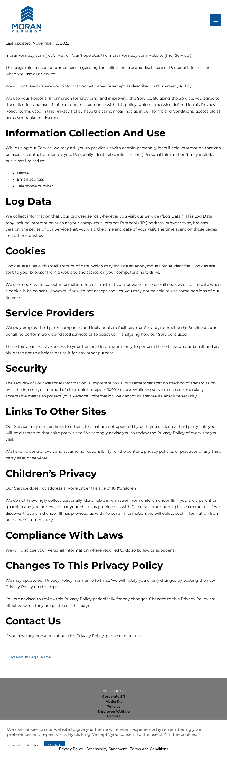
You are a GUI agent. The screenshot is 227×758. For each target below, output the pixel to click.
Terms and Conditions (149, 749)
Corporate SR (113, 697)
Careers (113, 716)
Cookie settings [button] (24, 745)
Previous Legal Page (28, 657)
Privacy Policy (71, 749)
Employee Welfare (113, 711)
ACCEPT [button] (54, 745)
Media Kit (113, 701)
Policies (113, 706)
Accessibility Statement (106, 749)
